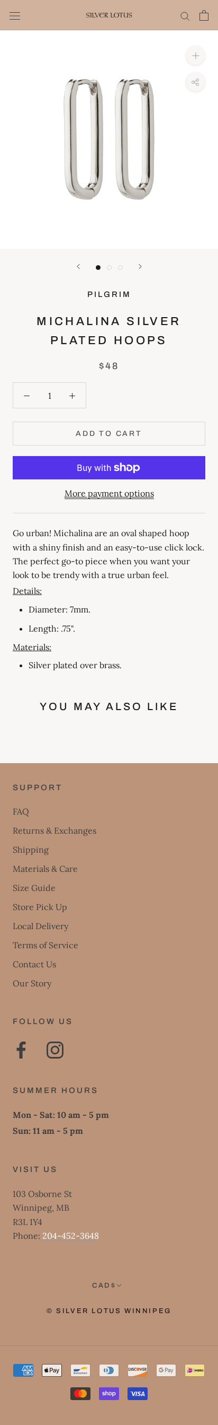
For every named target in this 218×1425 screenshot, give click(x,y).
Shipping (31, 849)
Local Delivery (40, 926)
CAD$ (104, 1285)
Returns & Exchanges (54, 830)
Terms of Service (45, 945)
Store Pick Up (40, 907)
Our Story (32, 983)
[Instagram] (55, 1050)
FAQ (21, 811)
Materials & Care (45, 868)
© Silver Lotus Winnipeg (109, 1311)
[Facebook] (21, 1050)
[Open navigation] (15, 15)
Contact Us (34, 964)
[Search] (185, 15)
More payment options (109, 493)
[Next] (140, 266)
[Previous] (78, 266)
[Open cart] (203, 15)
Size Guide (34, 887)
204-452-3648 (70, 1235)
